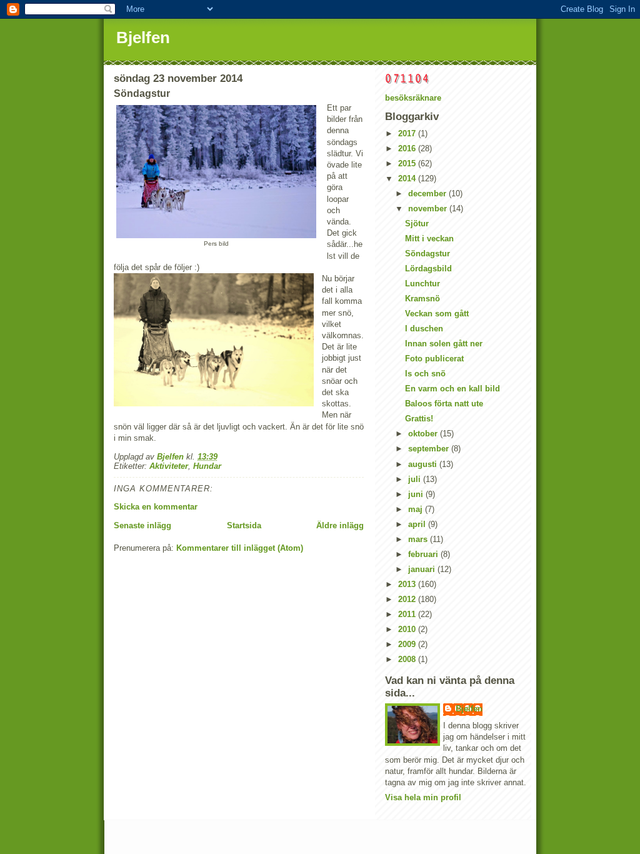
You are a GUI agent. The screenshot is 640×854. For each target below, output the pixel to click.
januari (423, 569)
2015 (408, 163)
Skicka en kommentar (156, 506)
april (418, 524)
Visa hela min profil (423, 797)
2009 (408, 644)
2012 (408, 599)
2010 (408, 629)
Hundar (207, 466)
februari (424, 554)
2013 (408, 584)
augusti (423, 464)
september (429, 448)
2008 (408, 659)
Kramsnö (422, 298)
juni (417, 494)
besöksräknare (413, 98)
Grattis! (419, 418)
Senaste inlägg (142, 525)
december (428, 193)
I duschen (424, 328)
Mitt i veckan (429, 238)
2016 (408, 148)
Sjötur (417, 223)
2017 (408, 133)
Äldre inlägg (340, 525)
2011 (408, 614)
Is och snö (425, 373)
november (428, 208)
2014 (408, 178)
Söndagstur (427, 253)
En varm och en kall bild (452, 388)
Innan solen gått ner (443, 343)
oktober (424, 433)
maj (416, 509)
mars (419, 539)
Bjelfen (143, 37)
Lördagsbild (428, 268)
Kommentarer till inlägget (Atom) (239, 548)
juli (415, 479)
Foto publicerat (434, 358)
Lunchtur (422, 283)
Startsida (244, 525)
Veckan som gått (437, 313)
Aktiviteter (168, 466)
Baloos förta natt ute (444, 403)
